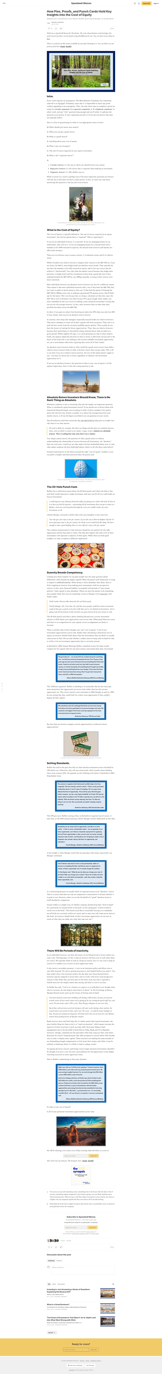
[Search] (135, 3)
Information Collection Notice (80, 1233)
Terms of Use (90, 1232)
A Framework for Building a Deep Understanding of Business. (67, 1307)
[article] (81, 1294)
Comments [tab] (51, 1261)
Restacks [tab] (59, 1261)
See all (50, 1333)
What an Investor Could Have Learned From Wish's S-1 (64, 1323)
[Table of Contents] (2, 687)
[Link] (44, 96)
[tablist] (55, 1261)
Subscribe (146, 3)
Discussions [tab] (61, 1284)
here (48, 39)
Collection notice (95, 1361)
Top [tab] (49, 1284)
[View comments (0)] (56, 28)
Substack (72, 1370)
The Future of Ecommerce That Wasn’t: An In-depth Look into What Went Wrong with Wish (71, 1319)
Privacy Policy (95, 1233)
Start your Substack (76, 1365)
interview (104, 594)
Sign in (156, 3)
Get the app (90, 1365)
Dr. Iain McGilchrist (86, 420)
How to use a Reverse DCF (55, 1294)
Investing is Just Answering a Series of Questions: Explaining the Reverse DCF (68, 1290)
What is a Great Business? (58, 1304)
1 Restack (68, 1240)
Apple (63, 46)
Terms (87, 1361)
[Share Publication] (139, 3)
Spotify (68, 46)
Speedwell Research (57, 22)
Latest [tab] (54, 1284)
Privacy (82, 1361)
